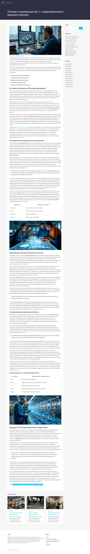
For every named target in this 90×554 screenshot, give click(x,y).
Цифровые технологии (70, 51)
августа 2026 (68, 64)
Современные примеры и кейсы (18, 82)
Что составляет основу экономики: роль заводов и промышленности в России (15, 513)
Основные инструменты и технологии (19, 77)
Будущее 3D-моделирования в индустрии (20, 84)
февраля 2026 (69, 76)
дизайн (40, 484)
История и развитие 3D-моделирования (20, 75)
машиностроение (27, 484)
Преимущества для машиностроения (19, 80)
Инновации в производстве (71, 46)
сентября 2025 (68, 86)
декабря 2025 (69, 80)
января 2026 (68, 78)
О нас (47, 537)
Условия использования (51, 539)
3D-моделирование (21, 127)
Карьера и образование (70, 53)
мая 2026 (68, 70)
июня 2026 (68, 68)
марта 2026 (68, 74)
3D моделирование (17, 484)
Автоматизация (69, 48)
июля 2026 (68, 66)
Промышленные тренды (70, 38)
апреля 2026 (68, 72)
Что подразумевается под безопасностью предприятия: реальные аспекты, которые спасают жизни (54, 513)
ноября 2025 (68, 82)
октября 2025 (68, 84)
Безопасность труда (70, 42)
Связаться (48, 544)
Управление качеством (70, 40)
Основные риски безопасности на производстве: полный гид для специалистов (34, 513)
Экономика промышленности (71, 36)
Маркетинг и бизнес (69, 55)
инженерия (35, 484)
